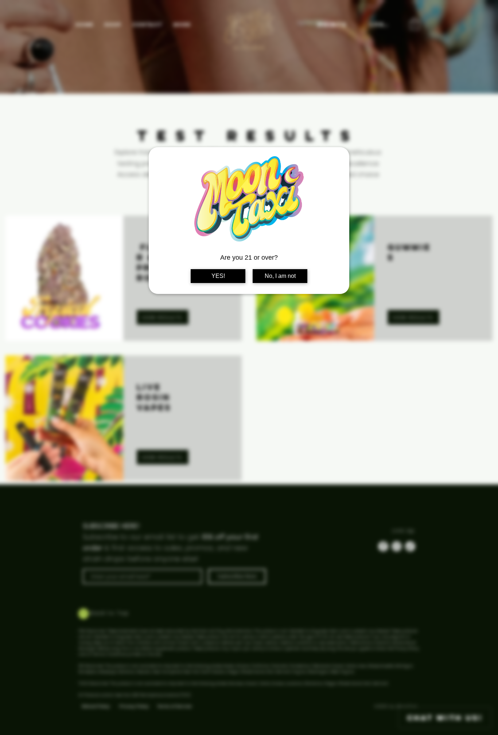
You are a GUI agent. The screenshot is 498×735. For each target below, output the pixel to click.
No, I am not (280, 276)
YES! (218, 276)
